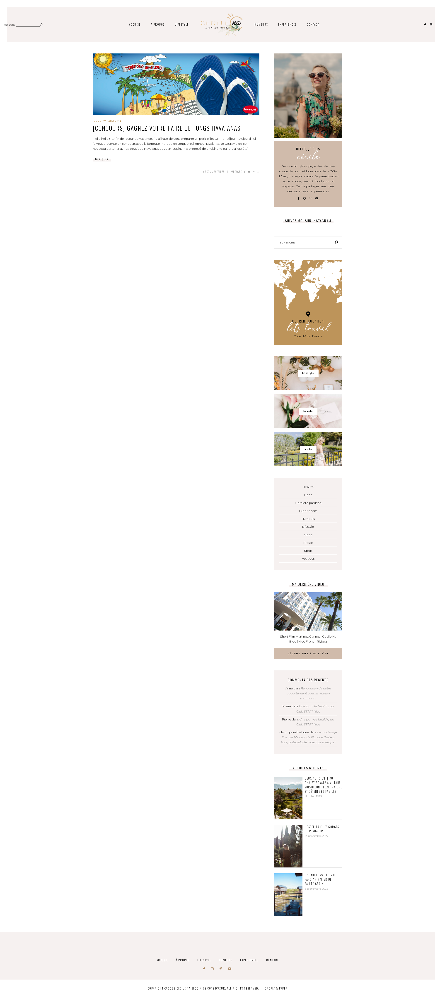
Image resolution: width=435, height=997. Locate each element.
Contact (313, 24)
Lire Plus (102, 159)
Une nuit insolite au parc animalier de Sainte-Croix (320, 879)
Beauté (308, 487)
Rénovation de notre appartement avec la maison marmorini (309, 693)
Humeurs (261, 24)
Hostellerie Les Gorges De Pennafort (322, 829)
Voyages (308, 558)
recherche (9, 25)
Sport (308, 550)
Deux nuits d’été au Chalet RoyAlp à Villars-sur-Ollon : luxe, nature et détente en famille (323, 784)
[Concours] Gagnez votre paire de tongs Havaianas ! (168, 127)
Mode (96, 121)
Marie (287, 706)
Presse (308, 542)
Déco (308, 495)
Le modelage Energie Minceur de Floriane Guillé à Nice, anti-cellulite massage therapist (309, 737)
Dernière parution (308, 503)
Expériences (287, 24)
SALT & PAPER (278, 988)
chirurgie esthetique (294, 732)
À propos (158, 24)
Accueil (135, 24)
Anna (289, 688)
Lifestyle (182, 24)
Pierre (286, 719)
